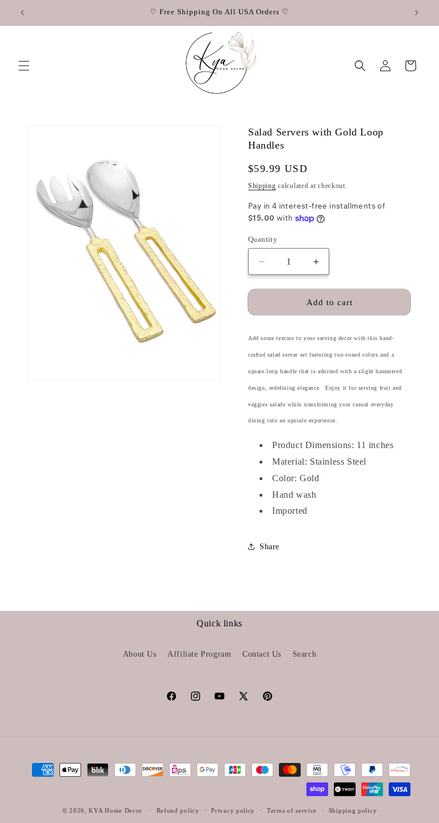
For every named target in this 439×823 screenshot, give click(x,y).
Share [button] (270, 546)
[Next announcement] (416, 12)
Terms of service (292, 810)
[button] (24, 65)
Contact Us (261, 654)
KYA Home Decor (115, 810)
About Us (140, 654)
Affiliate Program (199, 654)
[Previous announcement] (22, 12)
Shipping (262, 186)
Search (305, 654)
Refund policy (178, 810)
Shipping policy (353, 810)
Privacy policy (233, 810)
